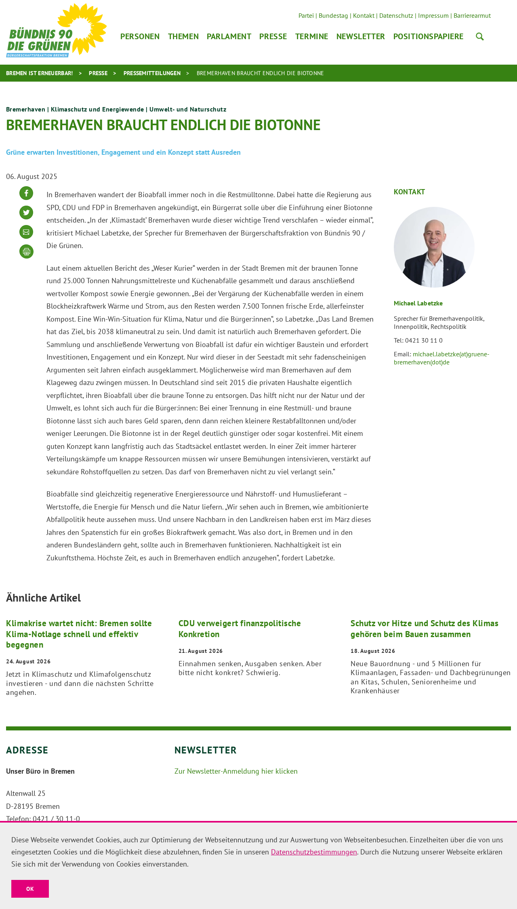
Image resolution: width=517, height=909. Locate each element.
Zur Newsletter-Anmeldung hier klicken (236, 771)
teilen (26, 199)
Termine (311, 36)
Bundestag (333, 15)
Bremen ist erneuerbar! (39, 73)
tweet (26, 218)
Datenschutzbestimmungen (314, 851)
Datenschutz (396, 15)
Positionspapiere (428, 36)
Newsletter (360, 36)
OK (30, 888)
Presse (273, 36)
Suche (480, 36)
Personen (140, 36)
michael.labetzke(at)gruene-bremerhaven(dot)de (442, 358)
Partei (306, 15)
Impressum (433, 15)
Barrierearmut (472, 15)
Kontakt (363, 15)
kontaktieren (26, 238)
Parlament (229, 36)
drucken (26, 251)
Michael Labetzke (418, 303)
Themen (183, 36)
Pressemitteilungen (152, 73)
